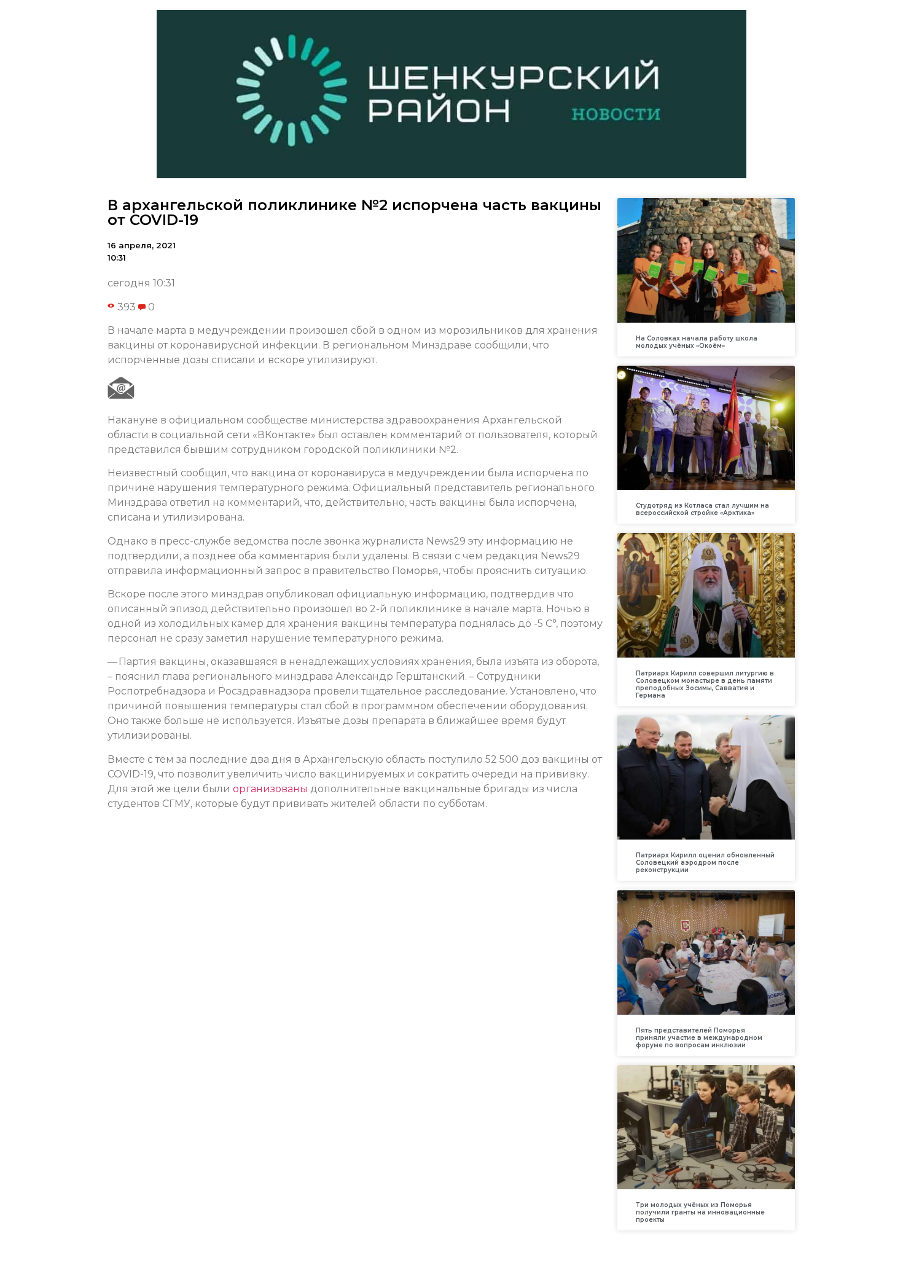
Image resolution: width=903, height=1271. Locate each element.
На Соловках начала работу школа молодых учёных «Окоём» (696, 342)
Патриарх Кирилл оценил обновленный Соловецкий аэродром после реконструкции (705, 862)
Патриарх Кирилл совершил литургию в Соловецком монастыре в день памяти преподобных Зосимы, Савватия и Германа (705, 684)
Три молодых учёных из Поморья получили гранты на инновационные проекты (700, 1212)
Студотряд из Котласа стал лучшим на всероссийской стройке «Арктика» (702, 509)
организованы (270, 789)
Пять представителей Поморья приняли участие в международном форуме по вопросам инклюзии (699, 1037)
